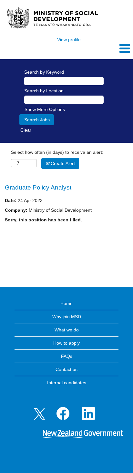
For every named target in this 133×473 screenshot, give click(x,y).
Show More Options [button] (45, 109)
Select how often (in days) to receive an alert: (57, 152)
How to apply (66, 343)
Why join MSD (66, 316)
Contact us (66, 369)
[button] (111, 48)
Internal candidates (66, 382)
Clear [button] (25, 130)
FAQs (66, 356)
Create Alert (62, 163)
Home (66, 303)
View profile (69, 39)
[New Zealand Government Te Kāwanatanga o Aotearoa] (83, 434)
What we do (67, 329)
